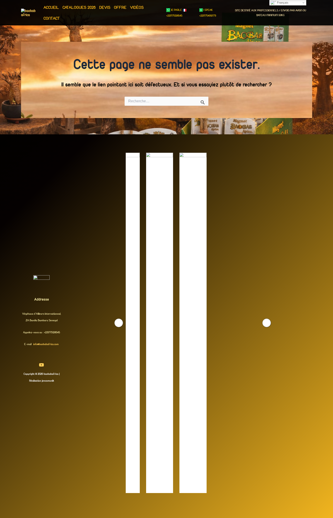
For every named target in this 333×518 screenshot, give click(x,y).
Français (282, 2)
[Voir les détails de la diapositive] (139, 323)
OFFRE (120, 7)
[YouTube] (41, 365)
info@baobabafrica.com (46, 344)
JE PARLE (176, 10)
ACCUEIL (51, 7)
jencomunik (48, 380)
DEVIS (104, 7)
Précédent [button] (118, 323)
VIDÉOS (137, 7)
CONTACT (51, 18)
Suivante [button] (266, 323)
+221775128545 (174, 15)
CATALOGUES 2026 (79, 7)
